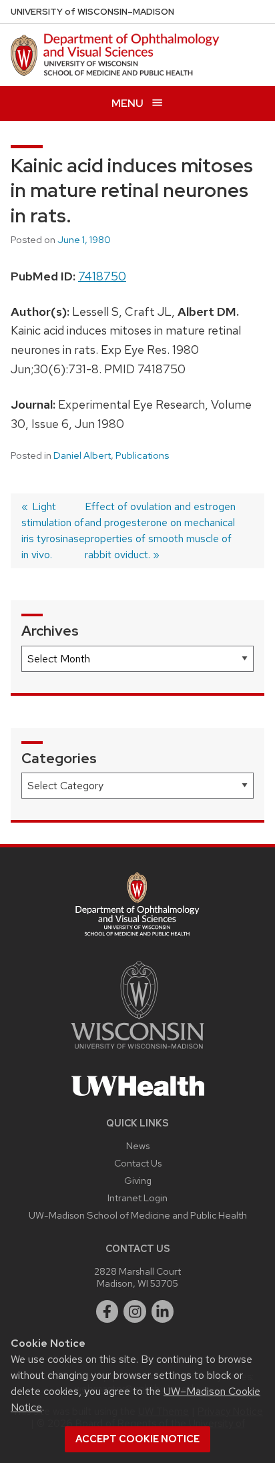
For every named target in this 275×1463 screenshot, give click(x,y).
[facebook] (107, 1311)
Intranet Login (137, 1197)
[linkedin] (163, 1311)
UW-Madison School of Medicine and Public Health (138, 1215)
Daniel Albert (82, 455)
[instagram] (134, 1311)
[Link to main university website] (137, 1051)
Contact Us (138, 1163)
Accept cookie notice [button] (137, 1439)
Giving (138, 1180)
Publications (142, 455)
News (138, 1145)
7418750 (102, 276)
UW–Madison (92, 11)
